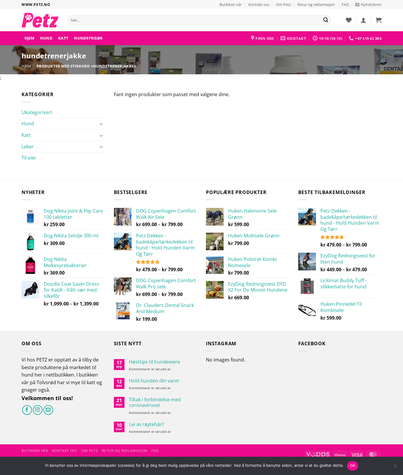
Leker (28, 146)
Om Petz (283, 4)
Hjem (29, 38)
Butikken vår (230, 4)
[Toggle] (101, 123)
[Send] (326, 20)
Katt (63, 38)
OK (353, 465)
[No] (395, 467)
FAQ (345, 4)
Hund (46, 38)
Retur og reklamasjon (316, 4)
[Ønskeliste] (349, 20)
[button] (368, 4)
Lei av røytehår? (146, 424)
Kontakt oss (258, 4)
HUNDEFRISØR (88, 38)
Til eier (29, 158)
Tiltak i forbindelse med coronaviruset (155, 402)
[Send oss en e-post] (48, 410)
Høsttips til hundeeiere (154, 362)
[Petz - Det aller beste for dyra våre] (40, 20)
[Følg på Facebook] (27, 410)
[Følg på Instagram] (37, 410)
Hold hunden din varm (154, 381)
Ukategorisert (37, 112)
